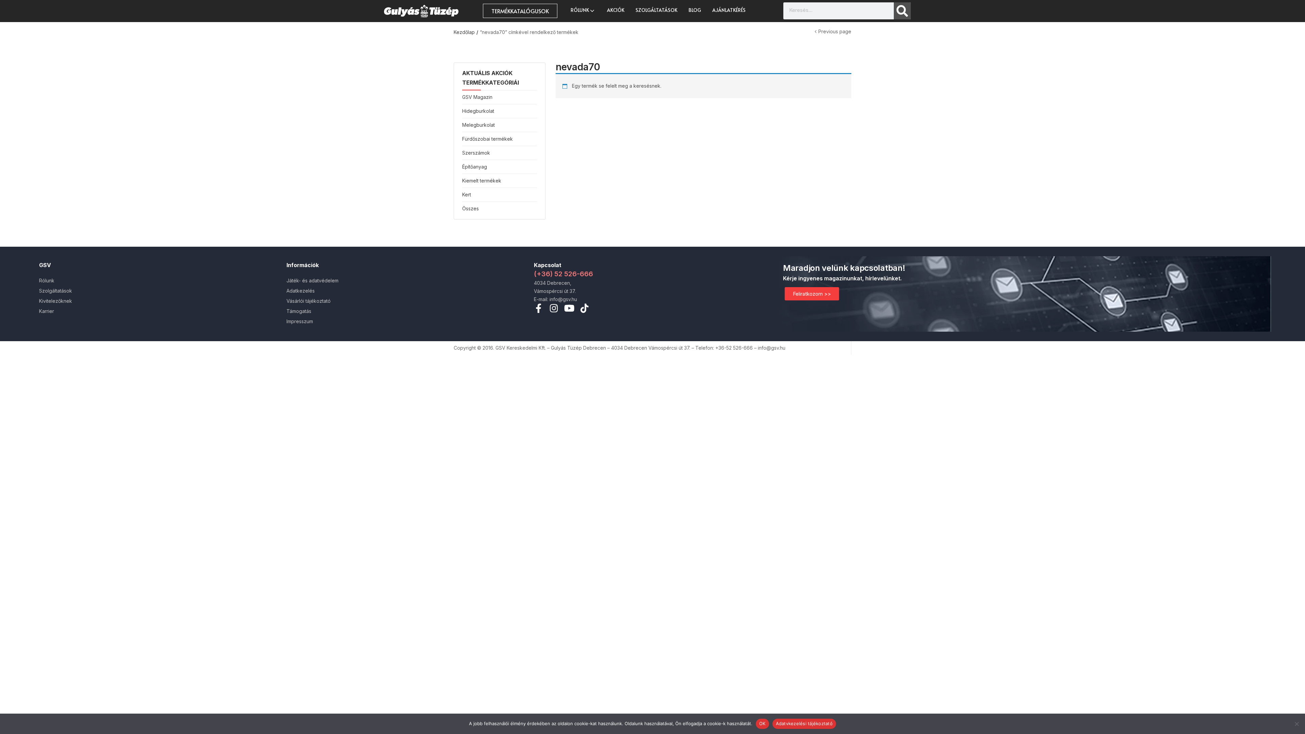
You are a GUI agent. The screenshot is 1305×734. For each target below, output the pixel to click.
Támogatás (298, 311)
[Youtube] (569, 308)
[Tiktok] (584, 308)
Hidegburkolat (478, 111)
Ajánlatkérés (729, 10)
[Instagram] (553, 308)
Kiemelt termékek (481, 181)
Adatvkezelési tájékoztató (804, 723)
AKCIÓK (615, 10)
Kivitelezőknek (55, 301)
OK (762, 723)
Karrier (46, 311)
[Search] (902, 10)
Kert (466, 194)
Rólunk (580, 10)
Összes (470, 208)
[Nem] (1296, 723)
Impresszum (299, 321)
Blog (695, 10)
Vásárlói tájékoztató (308, 301)
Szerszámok (476, 153)
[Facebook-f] (538, 308)
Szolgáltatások (656, 10)
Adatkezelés (300, 291)
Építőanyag (474, 167)
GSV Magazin (477, 97)
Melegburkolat (478, 125)
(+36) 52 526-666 (563, 274)
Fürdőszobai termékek (487, 139)
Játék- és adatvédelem (312, 280)
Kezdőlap (464, 32)
